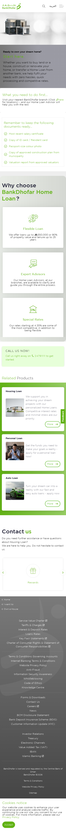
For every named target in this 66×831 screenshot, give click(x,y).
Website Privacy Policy (33, 665)
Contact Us (33, 702)
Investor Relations (33, 734)
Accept (8, 824)
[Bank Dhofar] (11, 6)
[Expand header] (64, 6)
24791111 (40, 355)
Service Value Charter (32, 620)
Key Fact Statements (31, 638)
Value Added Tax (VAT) (33, 747)
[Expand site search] (44, 6)
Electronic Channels (33, 742)
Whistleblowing (32, 678)
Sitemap (33, 793)
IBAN (33, 751)
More (50, 424)
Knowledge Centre (33, 687)
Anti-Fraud (33, 669)
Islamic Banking (31, 756)
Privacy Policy (10, 817)
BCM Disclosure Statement (33, 715)
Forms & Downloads (33, 697)
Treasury (33, 738)
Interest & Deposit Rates (32, 629)
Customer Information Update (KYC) (33, 724)
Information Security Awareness (33, 674)
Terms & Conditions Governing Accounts (32, 656)
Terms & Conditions (33, 781)
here (61, 99)
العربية (52, 6)
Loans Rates (33, 634)
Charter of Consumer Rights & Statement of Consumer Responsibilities (33, 645)
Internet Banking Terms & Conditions (33, 661)
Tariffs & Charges (31, 625)
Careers (31, 706)
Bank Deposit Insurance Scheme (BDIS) (33, 719)
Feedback (63, 416)
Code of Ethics (33, 683)
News (33, 710)
